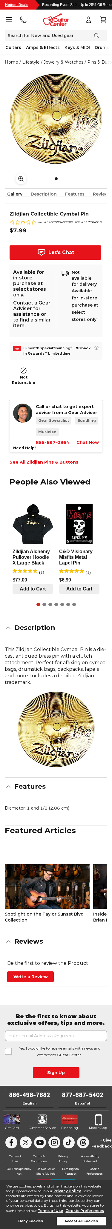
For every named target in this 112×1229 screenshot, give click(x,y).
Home (11, 62)
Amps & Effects (43, 47)
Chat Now (87, 442)
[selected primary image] (56, 118)
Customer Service (42, 1128)
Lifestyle (31, 62)
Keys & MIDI (77, 47)
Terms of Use (50, 1210)
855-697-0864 (52, 442)
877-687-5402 (82, 1095)
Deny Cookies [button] (30, 1221)
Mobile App (98, 1128)
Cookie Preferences (84, 1210)
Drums (102, 47)
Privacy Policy (67, 1191)
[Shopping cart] (103, 19)
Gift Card (12, 1128)
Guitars (13, 47)
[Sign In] (88, 19)
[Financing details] (96, 347)
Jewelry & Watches (63, 62)
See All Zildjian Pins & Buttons (44, 462)
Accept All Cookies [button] (81, 1221)
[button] (56, 628)
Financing (69, 1128)
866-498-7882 (29, 1095)
